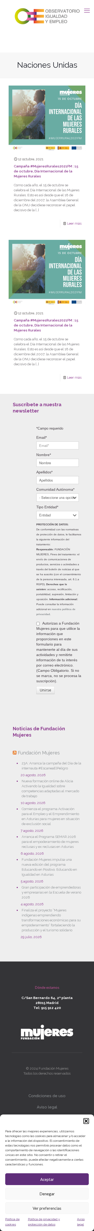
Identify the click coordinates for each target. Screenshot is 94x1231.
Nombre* (43, 455)
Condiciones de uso (47, 1095)
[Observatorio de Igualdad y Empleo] (47, 15)
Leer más (74, 223)
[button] (86, 1121)
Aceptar (47, 1179)
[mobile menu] (87, 10)
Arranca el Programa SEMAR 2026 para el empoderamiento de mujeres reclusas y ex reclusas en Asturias (50, 842)
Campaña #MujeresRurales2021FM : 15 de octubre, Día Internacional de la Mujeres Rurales (46, 171)
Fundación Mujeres (39, 752)
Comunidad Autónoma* (55, 489)
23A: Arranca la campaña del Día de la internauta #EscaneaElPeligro (51, 765)
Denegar (47, 1193)
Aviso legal (47, 1107)
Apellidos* (44, 472)
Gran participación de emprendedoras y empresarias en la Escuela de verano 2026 (51, 892)
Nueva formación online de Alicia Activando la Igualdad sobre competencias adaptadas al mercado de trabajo (50, 788)
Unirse (45, 690)
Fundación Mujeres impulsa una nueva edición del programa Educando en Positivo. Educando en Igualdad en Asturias (49, 867)
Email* (41, 437)
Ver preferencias (47, 1208)
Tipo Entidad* (47, 507)
